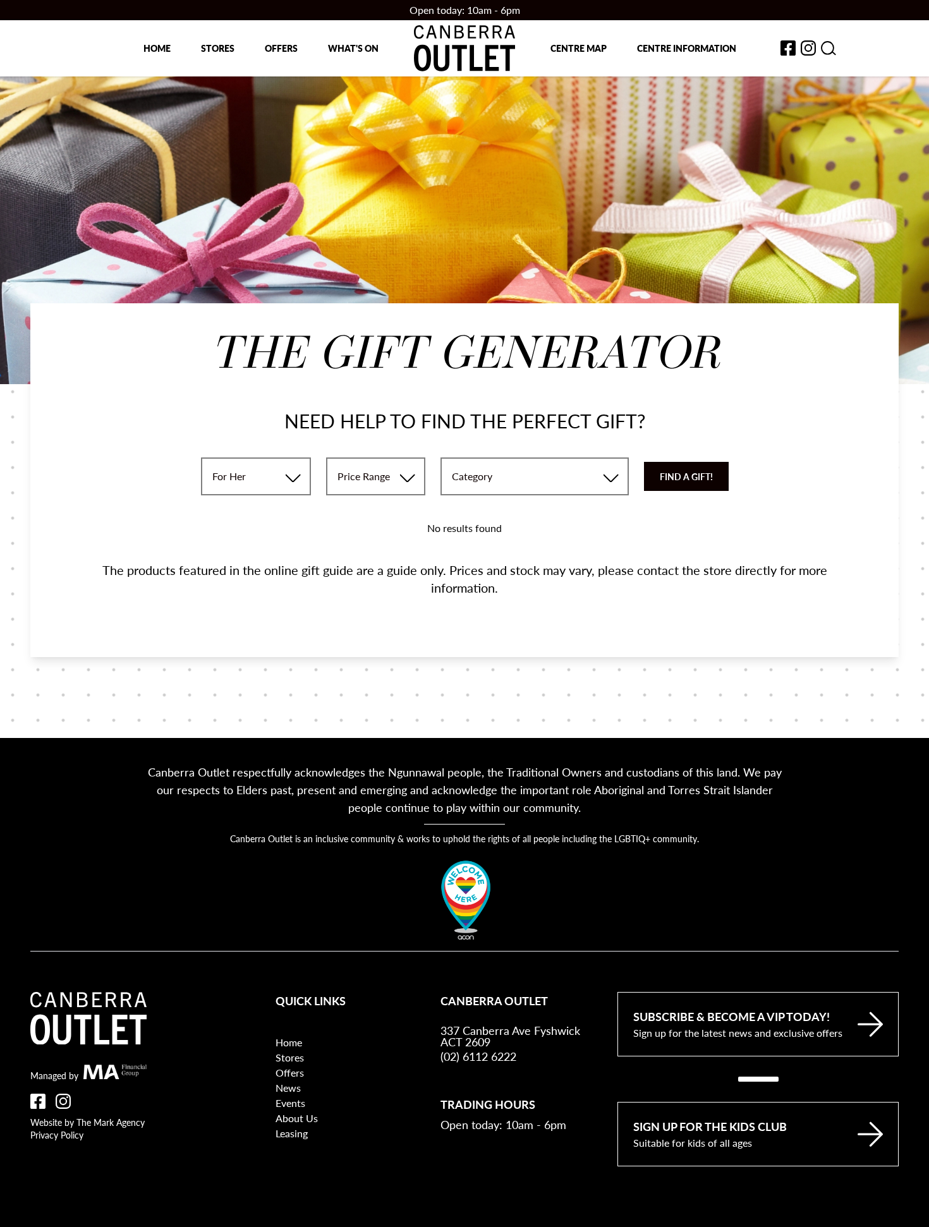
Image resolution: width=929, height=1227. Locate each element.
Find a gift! (686, 476)
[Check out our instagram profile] (63, 1101)
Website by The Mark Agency (87, 1122)
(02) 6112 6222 (478, 1056)
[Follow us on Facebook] (38, 1101)
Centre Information (686, 48)
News (288, 1087)
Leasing (292, 1133)
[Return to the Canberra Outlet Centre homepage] (464, 48)
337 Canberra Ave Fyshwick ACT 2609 (510, 1036)
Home (157, 48)
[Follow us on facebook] (788, 48)
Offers (281, 48)
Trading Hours (487, 1104)
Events (290, 1103)
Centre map (578, 48)
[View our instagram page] (808, 48)
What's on (353, 48)
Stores (217, 48)
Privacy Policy (56, 1134)
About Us (297, 1118)
